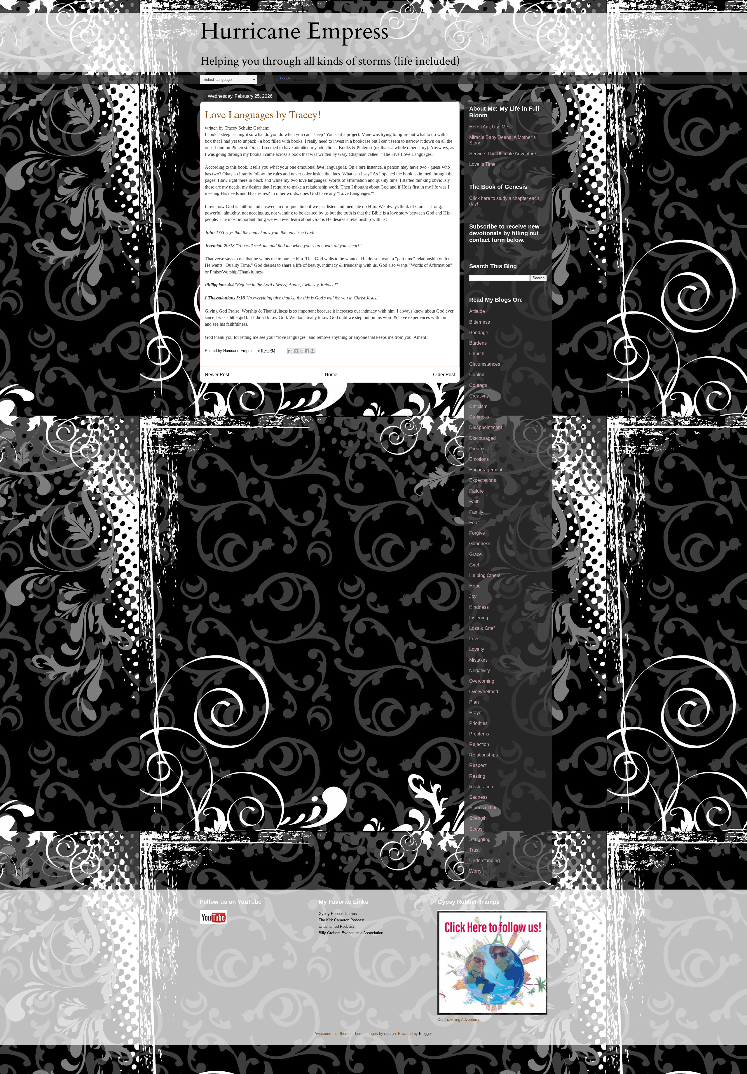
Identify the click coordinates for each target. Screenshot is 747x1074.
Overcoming (481, 681)
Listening (478, 617)
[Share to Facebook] (307, 351)
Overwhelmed (483, 691)
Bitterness (479, 322)
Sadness (478, 797)
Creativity (479, 395)
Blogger (425, 1033)
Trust (474, 850)
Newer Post (217, 374)
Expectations (482, 480)
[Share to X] (301, 351)
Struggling (480, 839)
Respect (477, 765)
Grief (474, 564)
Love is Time (482, 164)
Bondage (478, 332)
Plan (474, 702)
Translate (300, 79)
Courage (478, 385)
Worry (475, 871)
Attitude (477, 311)
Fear (474, 522)
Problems (479, 733)
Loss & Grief (482, 628)
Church (476, 353)
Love (474, 638)
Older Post (444, 374)
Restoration (481, 786)
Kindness (479, 607)
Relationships (483, 754)
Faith (474, 501)
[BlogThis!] (296, 351)
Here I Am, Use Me (488, 126)
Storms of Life (483, 807)
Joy (473, 596)
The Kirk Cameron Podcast (341, 920)
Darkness (479, 416)
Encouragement (485, 469)
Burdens (478, 343)
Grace (475, 554)
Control (476, 374)
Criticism (478, 406)
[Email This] (290, 351)
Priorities (478, 723)
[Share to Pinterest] (312, 351)
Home (331, 374)
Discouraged (482, 438)
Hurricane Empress (294, 31)
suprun (390, 1033)
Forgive (477, 533)
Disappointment (485, 427)
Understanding (484, 860)
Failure (476, 491)
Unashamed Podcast (336, 926)
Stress (475, 829)
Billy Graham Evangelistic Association (351, 933)
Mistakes (478, 660)
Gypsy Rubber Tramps (338, 913)
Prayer (476, 712)
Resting (477, 776)
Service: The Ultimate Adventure (502, 153)
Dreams (477, 448)
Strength (478, 818)
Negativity (479, 670)
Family (476, 512)
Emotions (479, 459)
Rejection (479, 744)
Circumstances (484, 364)
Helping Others (484, 575)
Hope (475, 585)
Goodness (480, 543)
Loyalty (476, 649)
